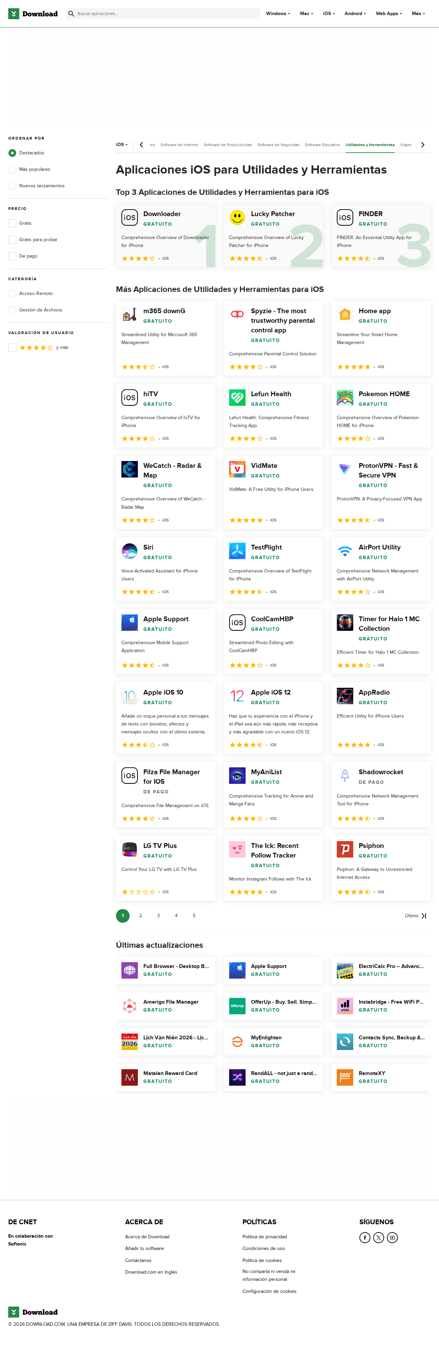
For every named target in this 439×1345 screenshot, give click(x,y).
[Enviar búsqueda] (71, 13)
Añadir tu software (144, 1249)
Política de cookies (262, 1260)
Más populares (34, 169)
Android (353, 13)
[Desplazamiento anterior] (141, 145)
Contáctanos (138, 1260)
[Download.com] (33, 13)
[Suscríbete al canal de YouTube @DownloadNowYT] (392, 1237)
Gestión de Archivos (40, 310)
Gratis (25, 223)
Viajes (406, 144)
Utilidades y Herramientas (370, 145)
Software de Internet (179, 144)
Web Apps (387, 13)
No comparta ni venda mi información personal (268, 1276)
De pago (28, 256)
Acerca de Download (147, 1237)
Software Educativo (322, 144)
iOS (327, 13)
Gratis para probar (38, 240)
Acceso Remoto (36, 293)
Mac (304, 13)
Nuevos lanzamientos (42, 186)
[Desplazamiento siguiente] (422, 145)
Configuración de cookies (269, 1291)
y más (62, 347)
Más (416, 13)
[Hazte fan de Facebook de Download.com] (364, 1237)
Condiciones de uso (263, 1249)
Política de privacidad (264, 1237)
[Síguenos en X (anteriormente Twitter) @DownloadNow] (378, 1237)
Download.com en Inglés (151, 1272)
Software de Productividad (228, 144)
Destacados (31, 153)
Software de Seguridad (278, 144)
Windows (276, 13)
